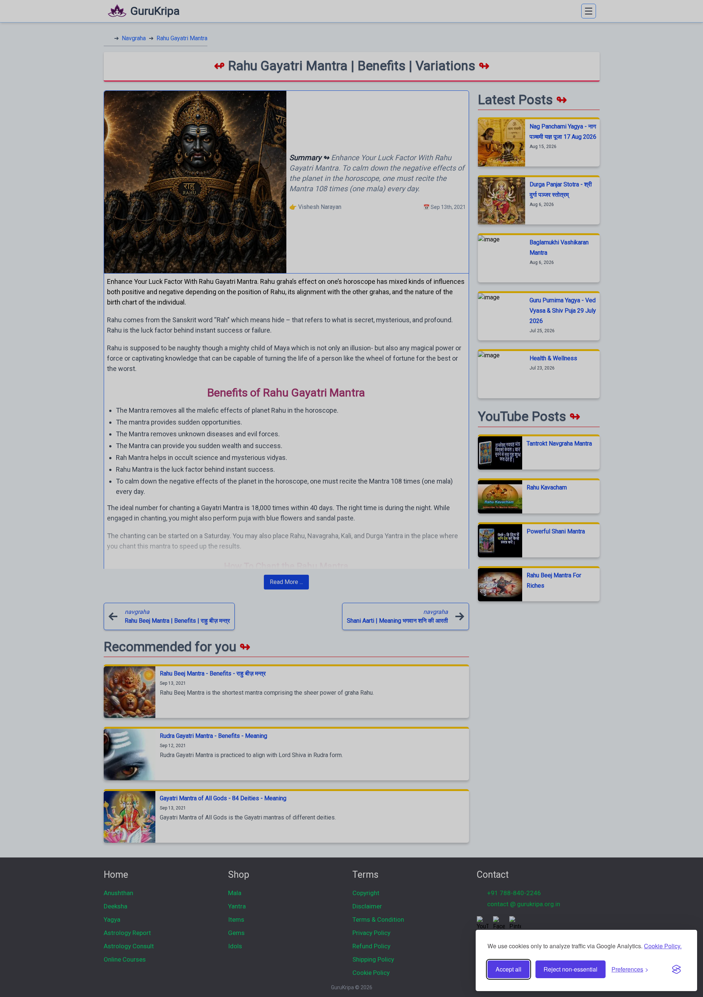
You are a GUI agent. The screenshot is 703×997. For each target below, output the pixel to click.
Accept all (508, 969)
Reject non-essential (570, 969)
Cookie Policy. (663, 946)
